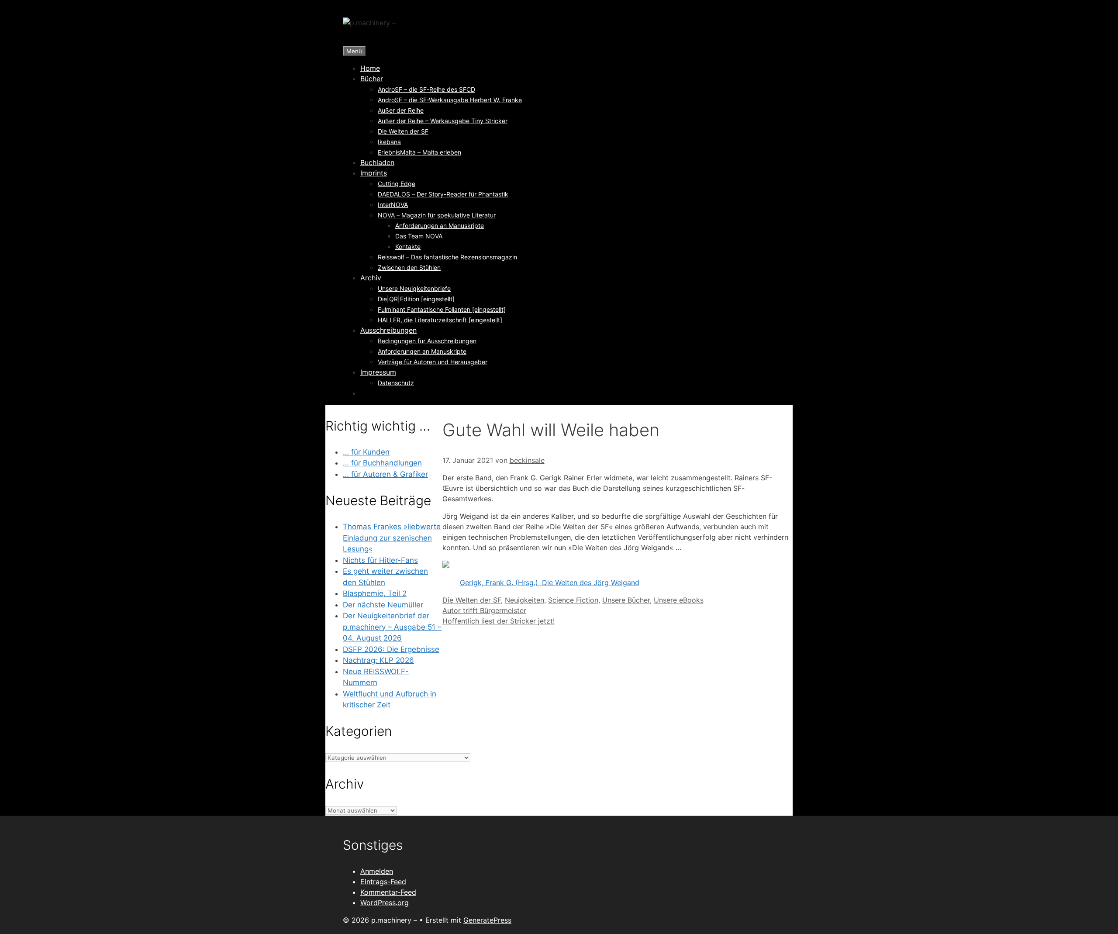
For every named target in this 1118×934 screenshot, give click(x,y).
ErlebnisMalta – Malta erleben (419, 152)
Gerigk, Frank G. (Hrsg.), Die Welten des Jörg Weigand (549, 582)
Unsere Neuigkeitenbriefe (414, 288)
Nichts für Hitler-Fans (380, 560)
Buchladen (377, 162)
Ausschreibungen (388, 330)
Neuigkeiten (524, 600)
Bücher (371, 78)
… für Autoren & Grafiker (385, 474)
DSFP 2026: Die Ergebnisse (391, 649)
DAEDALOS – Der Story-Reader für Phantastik (443, 194)
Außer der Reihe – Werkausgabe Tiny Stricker (442, 120)
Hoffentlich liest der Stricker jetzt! (498, 621)
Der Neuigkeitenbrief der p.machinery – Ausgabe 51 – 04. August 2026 (392, 626)
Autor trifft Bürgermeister (484, 610)
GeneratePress (487, 920)
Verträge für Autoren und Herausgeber (432, 361)
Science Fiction (573, 600)
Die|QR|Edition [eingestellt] (416, 299)
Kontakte (408, 246)
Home (370, 68)
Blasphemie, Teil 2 (375, 593)
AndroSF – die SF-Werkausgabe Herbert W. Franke (450, 99)
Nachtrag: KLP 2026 (378, 660)
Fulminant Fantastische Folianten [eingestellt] (442, 309)
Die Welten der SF (403, 131)
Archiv (370, 277)
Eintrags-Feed (383, 881)
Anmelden (376, 871)
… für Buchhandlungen (382, 462)
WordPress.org (384, 902)
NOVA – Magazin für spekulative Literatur (437, 215)
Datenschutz (396, 382)
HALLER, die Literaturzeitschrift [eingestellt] (440, 320)
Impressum (378, 372)
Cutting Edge (396, 183)
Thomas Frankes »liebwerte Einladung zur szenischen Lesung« (392, 537)
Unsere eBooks (679, 600)
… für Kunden (366, 452)
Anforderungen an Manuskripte (439, 225)
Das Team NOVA (418, 236)
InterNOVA (393, 204)
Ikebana (389, 141)
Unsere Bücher (626, 600)
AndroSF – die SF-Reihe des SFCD (426, 89)
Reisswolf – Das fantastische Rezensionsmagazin (447, 257)
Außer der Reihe (401, 110)
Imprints (373, 173)
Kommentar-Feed (388, 892)
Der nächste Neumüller (383, 604)
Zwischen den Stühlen (409, 267)
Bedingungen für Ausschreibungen (427, 341)
